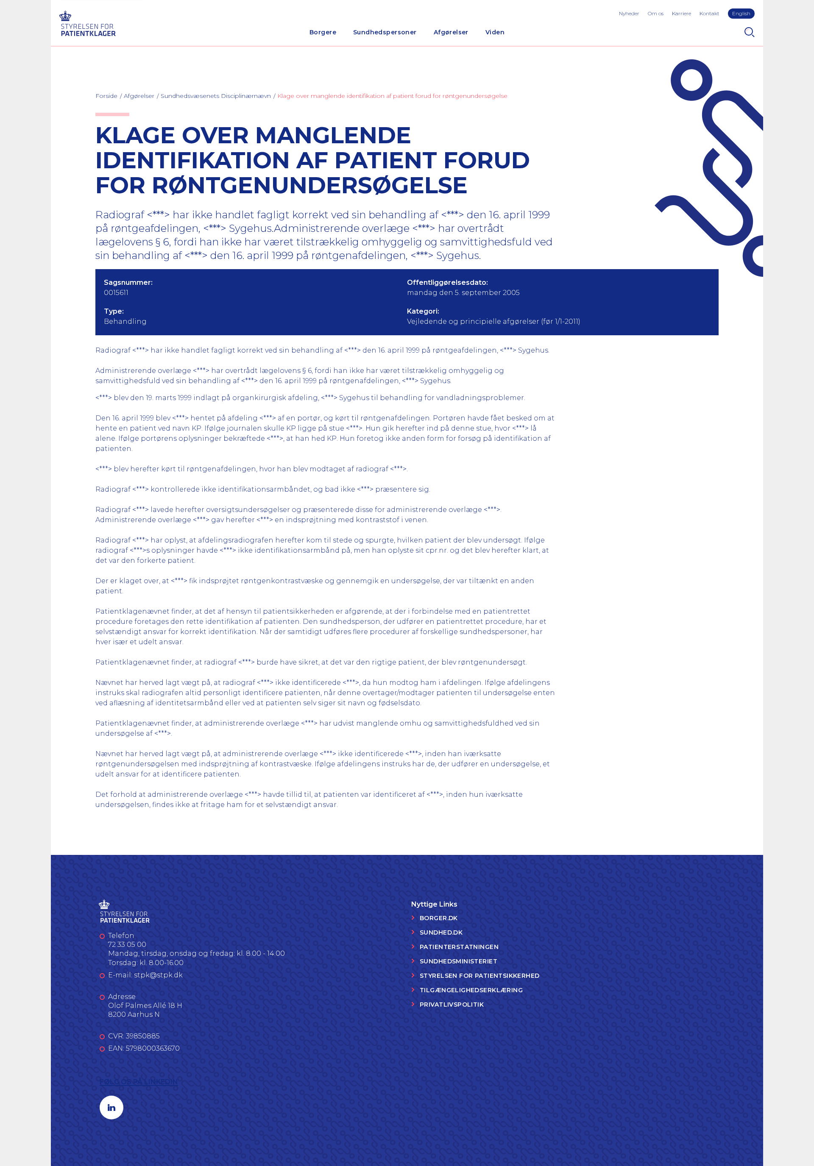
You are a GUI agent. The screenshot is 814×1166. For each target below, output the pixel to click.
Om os (655, 13)
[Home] (87, 22)
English (741, 13)
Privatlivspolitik (452, 1004)
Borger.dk (439, 918)
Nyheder (629, 13)
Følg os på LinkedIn (139, 1082)
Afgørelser (451, 32)
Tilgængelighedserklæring (471, 990)
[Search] (749, 32)
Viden (495, 32)
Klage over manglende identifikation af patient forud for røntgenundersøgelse (392, 96)
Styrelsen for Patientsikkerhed (480, 976)
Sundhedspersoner (385, 32)
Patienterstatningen (459, 947)
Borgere (322, 32)
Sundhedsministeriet (458, 961)
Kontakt (709, 13)
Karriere (681, 13)
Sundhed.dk (441, 932)
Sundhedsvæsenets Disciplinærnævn (216, 96)
